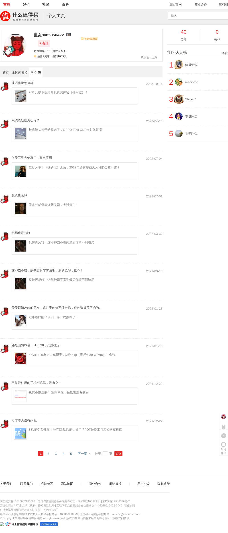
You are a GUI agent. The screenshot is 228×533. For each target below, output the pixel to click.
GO (118, 453)
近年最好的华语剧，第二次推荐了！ (54, 317)
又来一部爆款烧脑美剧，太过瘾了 (52, 205)
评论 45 (35, 72)
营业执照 (129, 505)
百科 (65, 4)
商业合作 (201, 4)
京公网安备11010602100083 (17, 501)
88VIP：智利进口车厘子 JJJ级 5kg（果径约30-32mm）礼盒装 (72, 355)
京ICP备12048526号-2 (116, 501)
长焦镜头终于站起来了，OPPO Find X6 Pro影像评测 (65, 129)
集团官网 (175, 4)
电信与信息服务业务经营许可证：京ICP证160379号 (69, 501)
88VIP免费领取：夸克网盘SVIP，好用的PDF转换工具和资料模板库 (75, 429)
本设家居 (191, 116)
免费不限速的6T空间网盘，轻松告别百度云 (59, 392)
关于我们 (6, 484)
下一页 (82, 453)
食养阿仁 (191, 133)
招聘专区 (47, 484)
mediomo (191, 82)
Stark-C (190, 99)
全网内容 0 (19, 72)
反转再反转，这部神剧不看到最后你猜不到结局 (61, 242)
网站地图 (67, 484)
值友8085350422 (49, 35)
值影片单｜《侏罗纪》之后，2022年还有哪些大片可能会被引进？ (74, 167)
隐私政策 (163, 484)
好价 (26, 4)
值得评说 (191, 65)
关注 (44, 43)
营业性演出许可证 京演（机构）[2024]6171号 (27, 505)
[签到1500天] (89, 38)
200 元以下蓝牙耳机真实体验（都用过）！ (58, 92)
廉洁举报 (115, 484)
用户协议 (143, 484)
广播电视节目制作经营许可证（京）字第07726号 (29, 509)
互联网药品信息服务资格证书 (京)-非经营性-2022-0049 (89, 505)
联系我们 (26, 484)
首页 (6, 4)
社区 (45, 4)
